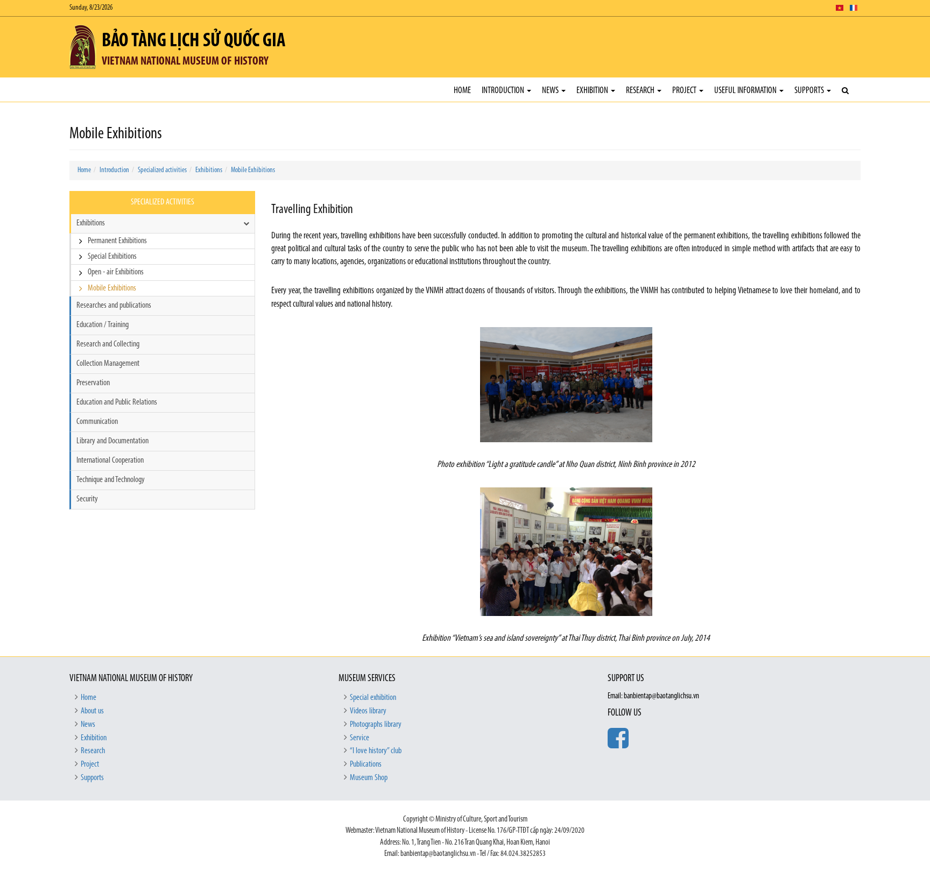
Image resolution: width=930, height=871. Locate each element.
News (551, 90)
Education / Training (102, 325)
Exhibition (593, 90)
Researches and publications (113, 305)
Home (462, 90)
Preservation (93, 383)
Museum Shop (369, 778)
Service (359, 738)
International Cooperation (110, 460)
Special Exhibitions (112, 256)
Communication (97, 421)
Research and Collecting (107, 344)
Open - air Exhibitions (116, 272)
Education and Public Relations (116, 402)
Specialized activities (162, 170)
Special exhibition (373, 697)
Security (87, 499)
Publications (366, 764)
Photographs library (375, 724)
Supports (810, 90)
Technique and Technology (110, 480)
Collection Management (107, 363)
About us (92, 711)
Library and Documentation (112, 441)
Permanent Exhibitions (117, 241)
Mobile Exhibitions (253, 170)
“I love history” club (375, 751)
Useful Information (746, 90)
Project (685, 90)
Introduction (504, 90)
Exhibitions (208, 170)
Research (641, 90)
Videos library (368, 711)
